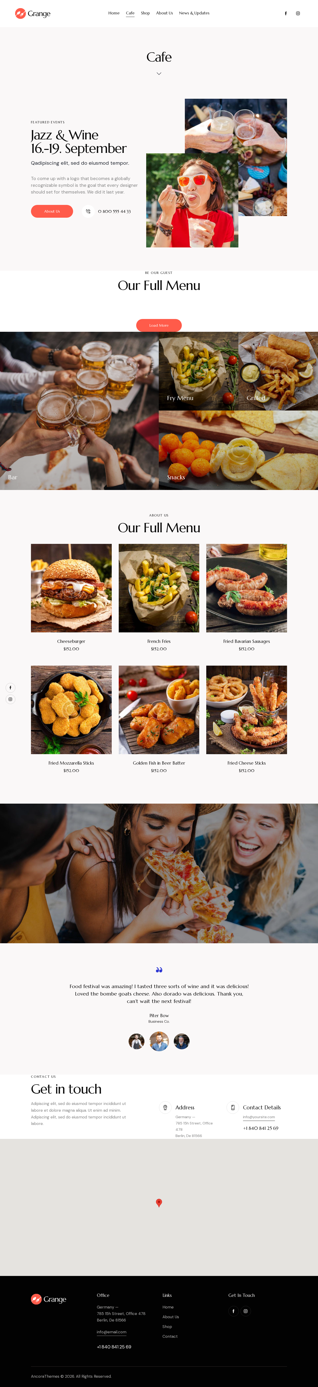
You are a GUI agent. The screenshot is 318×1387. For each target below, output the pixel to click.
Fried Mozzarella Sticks (71, 763)
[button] (64, 588)
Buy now (71, 653)
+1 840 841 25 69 (114, 1347)
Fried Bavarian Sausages (246, 641)
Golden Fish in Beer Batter (159, 763)
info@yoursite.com (259, 1116)
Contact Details (262, 1107)
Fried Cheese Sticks (246, 763)
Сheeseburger (71, 641)
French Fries (159, 641)
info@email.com (111, 1331)
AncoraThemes (45, 1376)
